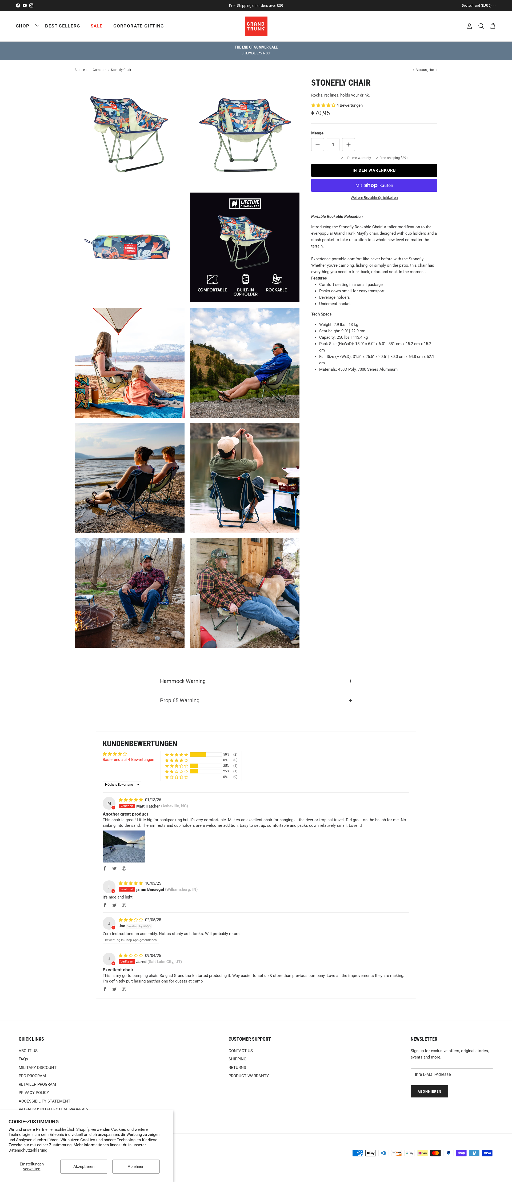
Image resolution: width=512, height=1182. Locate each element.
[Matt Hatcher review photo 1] (124, 846)
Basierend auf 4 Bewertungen (128, 759)
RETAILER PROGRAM (37, 1084)
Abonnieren (429, 1091)
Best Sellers (62, 26)
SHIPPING (237, 1059)
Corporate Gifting (138, 26)
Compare (99, 70)
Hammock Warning (183, 681)
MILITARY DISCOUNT (38, 1067)
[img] (131, 799)
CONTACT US (241, 1050)
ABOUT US (28, 1050)
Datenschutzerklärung (28, 1150)
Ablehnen (136, 1166)
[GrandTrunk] (256, 26)
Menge (317, 133)
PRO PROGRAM (32, 1075)
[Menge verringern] (317, 144)
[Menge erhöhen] (348, 144)
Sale (97, 26)
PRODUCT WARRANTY (249, 1075)
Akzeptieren (83, 1166)
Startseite (81, 70)
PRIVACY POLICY (34, 1092)
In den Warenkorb (374, 170)
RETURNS (237, 1067)
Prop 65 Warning (179, 700)
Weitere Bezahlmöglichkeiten (374, 197)
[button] (324, 105)
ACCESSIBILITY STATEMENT (44, 1101)
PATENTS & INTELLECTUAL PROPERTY (54, 1109)
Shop (22, 26)
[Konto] (468, 26)
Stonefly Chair (121, 70)
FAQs (23, 1059)
